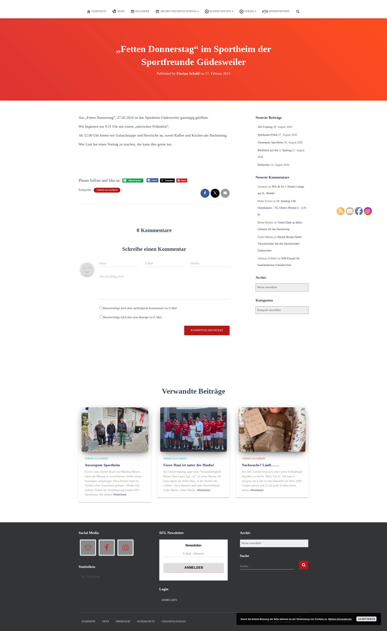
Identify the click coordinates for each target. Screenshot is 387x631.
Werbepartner (278, 11)
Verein (249, 11)
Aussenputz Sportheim (270, 142)
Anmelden (169, 600)
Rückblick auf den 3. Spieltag (274, 150)
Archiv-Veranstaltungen (178, 11)
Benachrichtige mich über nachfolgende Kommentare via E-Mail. (140, 308)
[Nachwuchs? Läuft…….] (272, 429)
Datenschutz (146, 621)
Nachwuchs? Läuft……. (260, 465)
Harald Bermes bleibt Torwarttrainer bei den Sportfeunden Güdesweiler (280, 244)
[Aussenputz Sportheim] (115, 429)
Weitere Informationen (340, 619)
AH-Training (265, 126)
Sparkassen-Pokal (268, 134)
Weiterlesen (119, 494)
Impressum (123, 621)
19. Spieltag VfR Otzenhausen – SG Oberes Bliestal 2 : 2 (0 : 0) (282, 208)
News (121, 11)
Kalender (142, 11)
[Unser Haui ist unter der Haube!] (193, 429)
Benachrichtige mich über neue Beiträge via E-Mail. (132, 317)
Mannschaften (220, 11)
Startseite (99, 11)
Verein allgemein (107, 190)
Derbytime (264, 164)
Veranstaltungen (173, 621)
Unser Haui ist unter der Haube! (188, 465)
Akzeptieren (366, 619)
